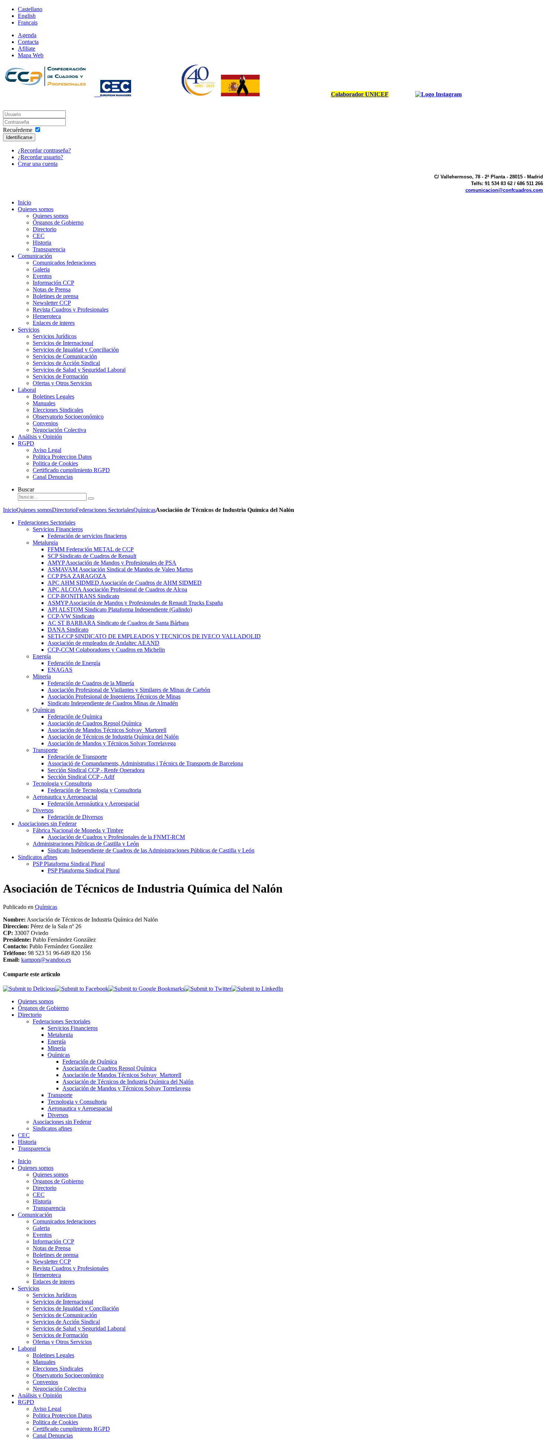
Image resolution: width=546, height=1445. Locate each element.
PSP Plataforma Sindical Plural (69, 864)
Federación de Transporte (77, 757)
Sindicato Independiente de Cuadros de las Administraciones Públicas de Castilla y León (151, 850)
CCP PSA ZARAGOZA (77, 576)
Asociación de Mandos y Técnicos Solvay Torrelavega (112, 743)
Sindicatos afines (37, 857)
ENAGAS (60, 670)
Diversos (43, 810)
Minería (42, 676)
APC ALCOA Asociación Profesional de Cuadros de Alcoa (117, 589)
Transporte (45, 750)
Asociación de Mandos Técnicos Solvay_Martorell (107, 730)
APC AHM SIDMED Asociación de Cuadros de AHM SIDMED (125, 583)
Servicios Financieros (58, 529)
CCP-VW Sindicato (71, 616)
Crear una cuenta (38, 164)
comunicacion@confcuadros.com (504, 190)
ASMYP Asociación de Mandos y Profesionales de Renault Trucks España (135, 603)
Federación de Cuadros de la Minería (91, 683)
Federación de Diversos (75, 817)
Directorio (64, 510)
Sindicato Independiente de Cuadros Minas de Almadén (113, 703)
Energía (42, 656)
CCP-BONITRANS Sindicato (83, 596)
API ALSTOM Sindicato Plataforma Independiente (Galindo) (120, 609)
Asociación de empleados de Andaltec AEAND (103, 643)
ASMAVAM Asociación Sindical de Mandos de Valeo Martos (120, 569)
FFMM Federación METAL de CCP (91, 549)
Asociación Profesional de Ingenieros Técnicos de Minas (114, 696)
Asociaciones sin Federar (47, 823)
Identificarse (19, 137)
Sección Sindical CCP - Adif (81, 777)
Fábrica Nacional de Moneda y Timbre (78, 830)
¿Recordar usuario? (40, 157)
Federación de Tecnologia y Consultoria (94, 790)
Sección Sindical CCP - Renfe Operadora (96, 770)
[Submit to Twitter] (208, 989)
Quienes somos (34, 510)
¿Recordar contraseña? (44, 150)
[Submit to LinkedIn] (257, 989)
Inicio (9, 510)
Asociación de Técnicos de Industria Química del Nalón (113, 736)
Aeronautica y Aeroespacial (65, 797)
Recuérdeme (17, 130)
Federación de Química (75, 716)
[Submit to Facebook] (81, 989)
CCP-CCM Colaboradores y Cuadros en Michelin (106, 649)
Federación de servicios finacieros (87, 536)
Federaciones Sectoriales (104, 510)
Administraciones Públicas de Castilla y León (86, 844)
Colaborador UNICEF (360, 94)
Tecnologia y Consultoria (62, 783)
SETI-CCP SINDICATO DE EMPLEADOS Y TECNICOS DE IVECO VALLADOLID (154, 636)
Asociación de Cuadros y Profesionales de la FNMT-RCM (116, 837)
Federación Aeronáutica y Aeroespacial (93, 803)
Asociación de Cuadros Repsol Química (95, 723)
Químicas (144, 510)
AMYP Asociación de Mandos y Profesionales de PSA (112, 562)
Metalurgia (45, 542)
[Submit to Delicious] (29, 989)
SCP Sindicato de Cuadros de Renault (92, 556)
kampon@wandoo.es (46, 960)
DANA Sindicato (68, 629)
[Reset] (91, 498)
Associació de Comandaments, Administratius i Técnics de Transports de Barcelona (145, 763)
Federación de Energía (74, 663)
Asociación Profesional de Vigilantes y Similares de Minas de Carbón (129, 690)
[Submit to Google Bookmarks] (146, 989)
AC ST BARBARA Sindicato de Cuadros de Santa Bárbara (118, 623)
